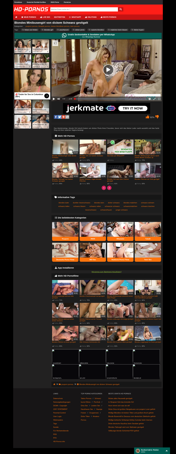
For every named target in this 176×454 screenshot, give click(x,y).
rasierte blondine (97, 30)
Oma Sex (84, 406)
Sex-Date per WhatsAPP (115, 156)
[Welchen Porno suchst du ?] (120, 9)
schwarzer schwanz (112, 206)
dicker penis (79, 30)
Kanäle (56, 427)
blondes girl (48, 30)
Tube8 (147, 239)
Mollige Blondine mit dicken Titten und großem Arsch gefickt (130, 413)
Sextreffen (59, 17)
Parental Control (59, 413)
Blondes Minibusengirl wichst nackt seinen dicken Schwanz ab (147, 156)
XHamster (120, 239)
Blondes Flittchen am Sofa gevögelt (147, 179)
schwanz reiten (95, 206)
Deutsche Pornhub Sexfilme (36, 2)
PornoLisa (67, 2)
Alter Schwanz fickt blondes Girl (90, 342)
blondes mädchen (130, 203)
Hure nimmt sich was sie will (119, 406)
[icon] (16, 17)
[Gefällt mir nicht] (157, 117)
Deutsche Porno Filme (65, 260)
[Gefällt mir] (147, 117)
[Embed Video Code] (67, 117)
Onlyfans (92, 17)
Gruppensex (94, 413)
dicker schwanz (114, 203)
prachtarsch (64, 30)
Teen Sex (148, 260)
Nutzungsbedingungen (61, 402)
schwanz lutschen (148, 206)
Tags (55, 423)
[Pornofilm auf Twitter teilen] (60, 117)
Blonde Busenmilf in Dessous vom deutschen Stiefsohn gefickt (131, 416)
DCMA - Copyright (60, 406)
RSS (55, 434)
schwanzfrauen (106, 210)
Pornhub (97, 402)
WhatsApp (76, 17)
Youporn (65, 239)
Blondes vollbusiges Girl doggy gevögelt (120, 319)
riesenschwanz (90, 210)
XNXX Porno (55, 2)
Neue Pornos (29, 17)
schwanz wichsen (147, 203)
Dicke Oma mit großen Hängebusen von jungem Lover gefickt (131, 409)
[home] (54, 384)
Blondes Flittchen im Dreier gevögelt (64, 342)
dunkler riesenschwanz (81, 203)
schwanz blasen (79, 206)
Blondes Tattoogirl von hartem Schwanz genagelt (62, 180)
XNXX (93, 239)
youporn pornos (31, 26)
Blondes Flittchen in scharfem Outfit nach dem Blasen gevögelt (146, 297)
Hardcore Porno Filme (120, 260)
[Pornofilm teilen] (63, 117)
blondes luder (64, 203)
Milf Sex (93, 260)
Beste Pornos (109, 17)
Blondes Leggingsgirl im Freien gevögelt (148, 342)
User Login (57, 416)
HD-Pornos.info (59, 441)
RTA (55, 438)
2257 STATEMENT (60, 409)
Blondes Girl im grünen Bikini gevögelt (119, 342)
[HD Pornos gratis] (31, 13)
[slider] (110, 98)
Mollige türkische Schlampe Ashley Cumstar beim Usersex (130, 420)
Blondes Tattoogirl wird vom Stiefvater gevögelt (126, 427)
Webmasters (58, 420)
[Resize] (154, 98)
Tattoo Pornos (86, 398)
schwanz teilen (63, 206)
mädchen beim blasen (118, 30)
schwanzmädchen (130, 206)
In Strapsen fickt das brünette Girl (121, 402)
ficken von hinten (30, 30)
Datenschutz (58, 398)
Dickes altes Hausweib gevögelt (120, 398)
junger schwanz (122, 210)
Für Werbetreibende (61, 431)
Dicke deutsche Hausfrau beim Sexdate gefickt (126, 423)
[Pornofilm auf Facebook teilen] (56, 117)
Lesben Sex (95, 406)
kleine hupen (138, 30)
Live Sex (46, 17)
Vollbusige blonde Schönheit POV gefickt (123, 431)
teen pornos (74, 26)
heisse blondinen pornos (60, 26)
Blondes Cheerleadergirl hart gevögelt (92, 296)
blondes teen (99, 203)
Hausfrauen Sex (87, 409)
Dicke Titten (85, 416)
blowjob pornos (44, 26)
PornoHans (18, 2)
